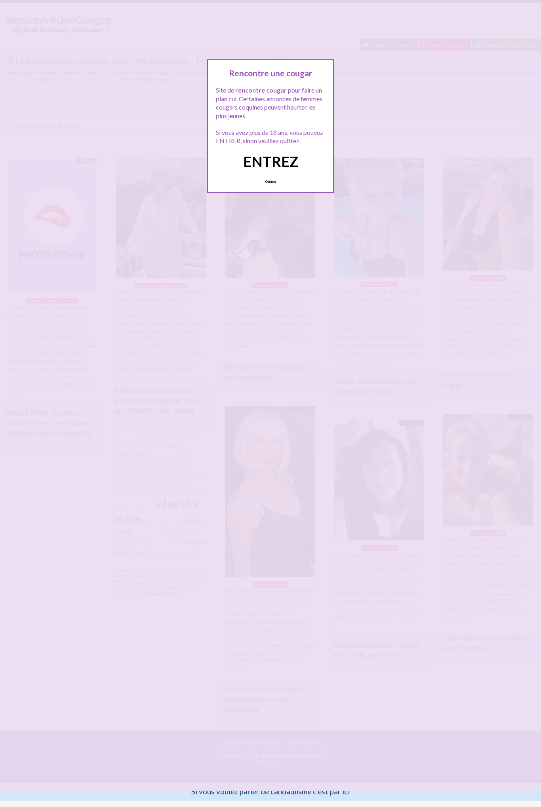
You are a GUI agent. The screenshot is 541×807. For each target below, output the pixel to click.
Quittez (270, 182)
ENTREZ (270, 161)
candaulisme (290, 791)
